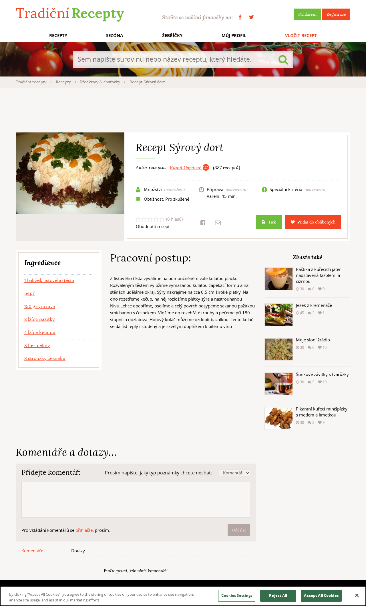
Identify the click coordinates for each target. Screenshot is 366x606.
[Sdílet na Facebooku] (202, 223)
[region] (183, 596)
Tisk (272, 222)
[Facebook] (240, 17)
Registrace (336, 14)
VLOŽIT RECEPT (301, 36)
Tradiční (70, 13)
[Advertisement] (183, 109)
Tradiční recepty (31, 81)
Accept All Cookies (321, 595)
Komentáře (32, 550)
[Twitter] (251, 17)
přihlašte (84, 530)
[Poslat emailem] (218, 223)
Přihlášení (307, 14)
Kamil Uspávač (186, 168)
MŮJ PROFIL (234, 36)
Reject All (278, 595)
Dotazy (78, 550)
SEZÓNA (114, 36)
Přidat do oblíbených (316, 222)
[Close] (357, 595)
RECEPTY (58, 36)
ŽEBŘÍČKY (172, 36)
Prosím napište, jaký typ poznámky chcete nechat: (158, 473)
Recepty (64, 81)
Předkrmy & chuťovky (100, 81)
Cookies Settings (236, 595)
